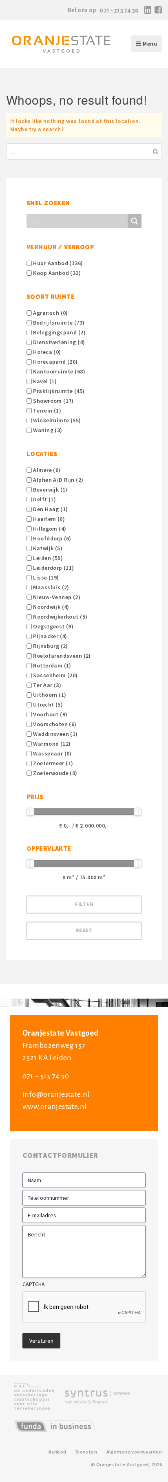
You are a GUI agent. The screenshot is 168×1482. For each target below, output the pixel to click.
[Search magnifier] (134, 221)
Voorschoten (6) (54, 724)
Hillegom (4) (49, 528)
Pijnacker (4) (49, 636)
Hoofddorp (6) (51, 538)
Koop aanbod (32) (56, 273)
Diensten (86, 1452)
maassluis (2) (50, 587)
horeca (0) (46, 352)
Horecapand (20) (55, 361)
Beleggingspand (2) (59, 332)
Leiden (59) (47, 558)
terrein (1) (46, 410)
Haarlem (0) (48, 519)
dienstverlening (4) (58, 342)
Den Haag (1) (50, 509)
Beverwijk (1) (50, 489)
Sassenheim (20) (55, 675)
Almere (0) (46, 470)
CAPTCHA (33, 1284)
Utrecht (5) (47, 704)
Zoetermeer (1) (52, 763)
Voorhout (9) (49, 714)
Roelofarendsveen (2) (61, 655)
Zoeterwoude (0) (54, 773)
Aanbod (57, 1452)
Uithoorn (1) (49, 694)
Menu (150, 43)
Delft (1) (44, 499)
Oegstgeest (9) (52, 626)
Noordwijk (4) (50, 606)
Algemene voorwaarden (134, 1452)
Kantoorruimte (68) (58, 371)
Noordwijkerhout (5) (59, 616)
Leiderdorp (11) (53, 567)
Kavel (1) (44, 381)
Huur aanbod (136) (57, 263)
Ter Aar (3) (46, 685)
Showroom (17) (53, 400)
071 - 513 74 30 (119, 10)
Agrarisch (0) (50, 312)
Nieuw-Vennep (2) (56, 597)
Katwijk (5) (47, 548)
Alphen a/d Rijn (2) (57, 479)
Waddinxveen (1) (55, 734)
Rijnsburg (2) (50, 646)
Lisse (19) (45, 577)
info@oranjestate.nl (56, 1094)
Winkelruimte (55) (56, 420)
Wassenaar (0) (52, 753)
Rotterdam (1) (51, 665)
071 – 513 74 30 (45, 1076)
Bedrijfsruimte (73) (58, 322)
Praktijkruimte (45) (58, 391)
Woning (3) (47, 430)
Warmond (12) (51, 743)
